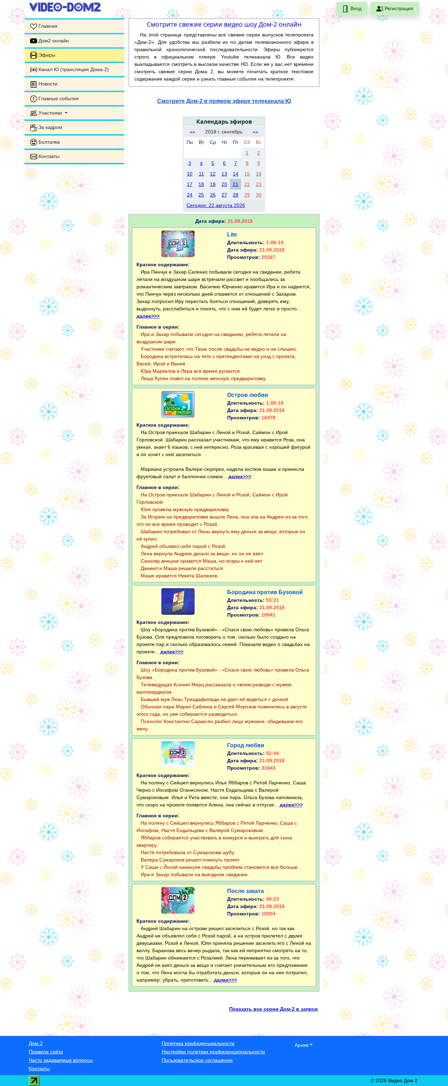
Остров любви (247, 395)
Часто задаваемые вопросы (61, 1060)
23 (258, 184)
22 (247, 184)
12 (213, 174)
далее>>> (148, 316)
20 (224, 184)
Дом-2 (36, 1043)
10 (189, 174)
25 (201, 195)
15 (247, 174)
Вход (355, 8)
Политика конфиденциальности (198, 1043)
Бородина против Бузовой (265, 592)
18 (201, 184)
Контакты (39, 1068)
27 (224, 195)
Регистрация (398, 8)
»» (255, 132)
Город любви (245, 745)
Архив (301, 1045)
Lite (232, 235)
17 (189, 184)
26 (213, 195)
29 (247, 195)
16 (258, 174)
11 (201, 174)
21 (235, 184)
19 (213, 184)
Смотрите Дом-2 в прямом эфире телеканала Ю (224, 101)
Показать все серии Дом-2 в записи (273, 1009)
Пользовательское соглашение (197, 1060)
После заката (245, 891)
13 (224, 174)
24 (189, 195)
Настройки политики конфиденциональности (213, 1051)
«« (192, 132)
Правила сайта (46, 1051)
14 (235, 174)
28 (235, 195)
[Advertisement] (74, 275)
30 (258, 195)
